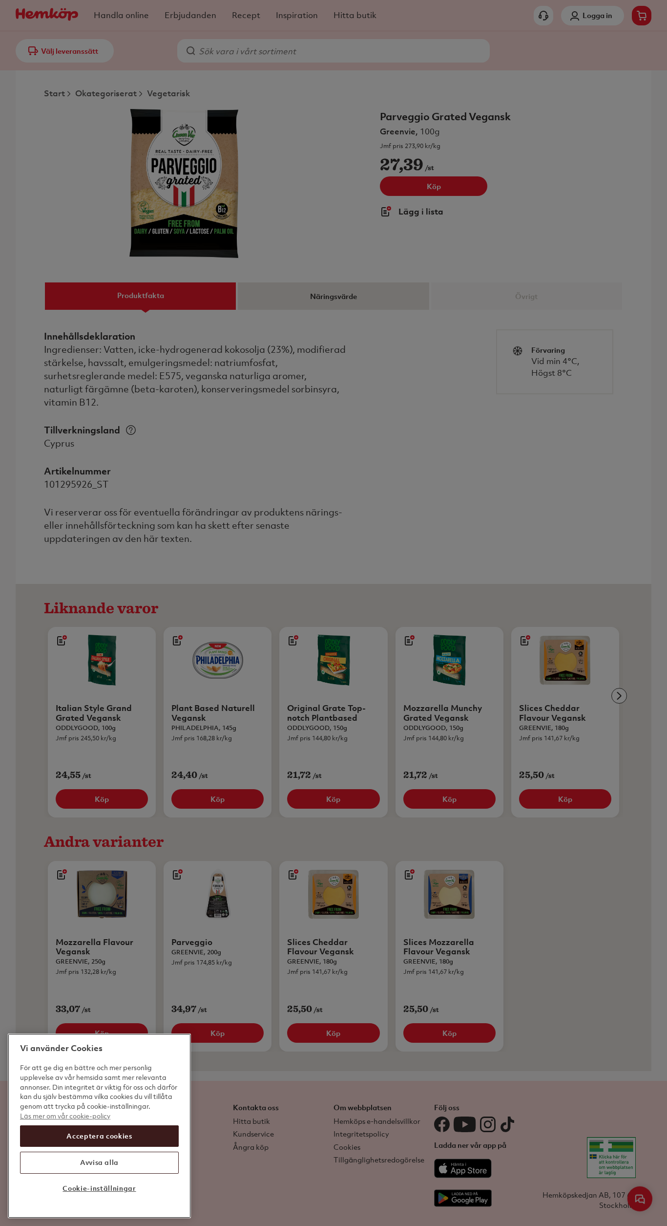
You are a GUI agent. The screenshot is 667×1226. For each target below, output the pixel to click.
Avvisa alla (99, 1162)
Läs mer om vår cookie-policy (65, 1115)
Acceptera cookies (99, 1135)
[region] (99, 1125)
